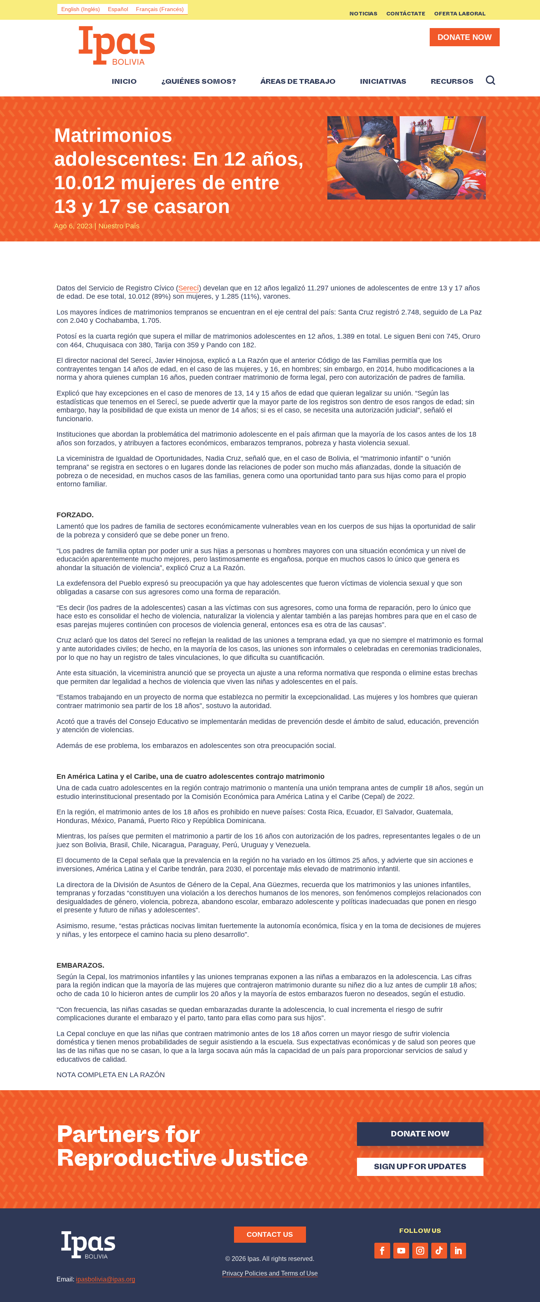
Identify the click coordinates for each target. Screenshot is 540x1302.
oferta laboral (460, 14)
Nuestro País (119, 226)
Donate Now (465, 37)
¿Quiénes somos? (198, 82)
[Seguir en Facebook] (382, 1251)
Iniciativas (383, 82)
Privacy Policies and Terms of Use (270, 1273)
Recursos (452, 82)
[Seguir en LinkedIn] (458, 1251)
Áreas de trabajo (298, 82)
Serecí (188, 288)
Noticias (363, 14)
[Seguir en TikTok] (439, 1251)
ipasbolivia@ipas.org (105, 1279)
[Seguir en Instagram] (420, 1251)
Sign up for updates (420, 1166)
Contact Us (270, 1234)
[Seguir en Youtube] (401, 1251)
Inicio (124, 82)
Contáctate (405, 14)
